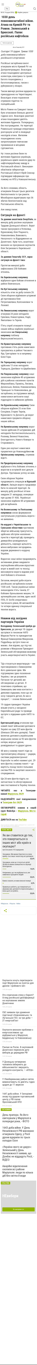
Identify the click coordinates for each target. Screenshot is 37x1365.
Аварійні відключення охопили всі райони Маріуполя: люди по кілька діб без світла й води (17, 1170)
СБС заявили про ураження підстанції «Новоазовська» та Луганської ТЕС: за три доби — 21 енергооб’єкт (17, 1016)
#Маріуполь (4, 904)
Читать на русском (7, 43)
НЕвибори (10, 1196)
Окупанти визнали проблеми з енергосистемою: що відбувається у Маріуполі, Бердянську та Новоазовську (17, 1033)
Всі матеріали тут (18, 1209)
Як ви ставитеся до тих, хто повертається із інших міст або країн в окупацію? (18, 840)
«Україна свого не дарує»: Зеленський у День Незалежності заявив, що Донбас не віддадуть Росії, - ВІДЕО (18, 1153)
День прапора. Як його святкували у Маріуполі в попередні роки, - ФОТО (16, 1118)
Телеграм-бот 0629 (12, 802)
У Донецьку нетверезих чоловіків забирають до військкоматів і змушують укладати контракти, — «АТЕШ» (17, 1065)
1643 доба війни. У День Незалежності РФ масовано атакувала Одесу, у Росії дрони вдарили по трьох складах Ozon (18, 1134)
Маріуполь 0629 (16, 793)
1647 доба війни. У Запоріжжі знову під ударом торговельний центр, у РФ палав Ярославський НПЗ (18, 1097)
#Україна (12, 904)
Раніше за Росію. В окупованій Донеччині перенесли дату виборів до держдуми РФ (17, 1050)
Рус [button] (7, 9)
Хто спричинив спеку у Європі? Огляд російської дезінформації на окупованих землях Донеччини (18, 999)
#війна (18, 904)
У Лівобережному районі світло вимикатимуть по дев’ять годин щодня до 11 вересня (18, 1082)
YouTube (23, 819)
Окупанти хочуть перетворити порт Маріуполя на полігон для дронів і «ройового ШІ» (18, 983)
